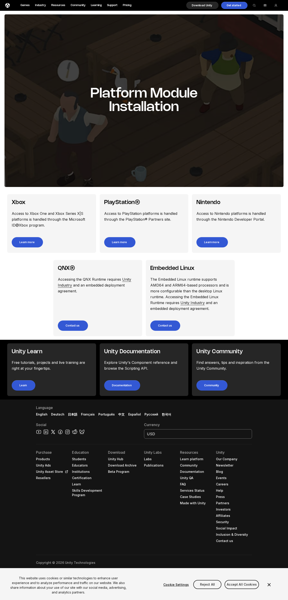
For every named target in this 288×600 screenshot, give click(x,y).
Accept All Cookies (242, 585)
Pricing (127, 5)
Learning (96, 5)
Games (25, 5)
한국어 (166, 414)
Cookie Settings (176, 585)
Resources (58, 5)
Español (134, 414)
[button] (202, 5)
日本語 (72, 414)
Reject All (207, 585)
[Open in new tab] (65, 471)
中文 (121, 414)
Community (78, 5)
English (41, 414)
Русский (151, 414)
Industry (40, 5)
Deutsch (57, 414)
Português (106, 414)
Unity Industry (192, 302)
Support (112, 5)
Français (88, 414)
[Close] (269, 585)
